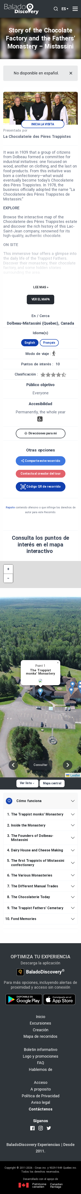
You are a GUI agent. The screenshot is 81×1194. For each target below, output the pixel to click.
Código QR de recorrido (43, 486)
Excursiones (40, 1023)
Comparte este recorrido (42, 460)
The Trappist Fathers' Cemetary (35, 908)
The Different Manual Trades (32, 886)
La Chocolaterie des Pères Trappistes (37, 136)
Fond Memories (21, 919)
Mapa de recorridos (40, 1036)
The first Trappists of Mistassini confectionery (35, 863)
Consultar (40, 765)
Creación (40, 1030)
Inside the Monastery (26, 825)
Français (49, 342)
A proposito (40, 1089)
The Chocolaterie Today (28, 897)
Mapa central (52, 783)
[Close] (71, 73)
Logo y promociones (40, 1056)
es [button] (64, 8)
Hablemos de (40, 1069)
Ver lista (26, 783)
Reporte (10, 507)
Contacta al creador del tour (40, 473)
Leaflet (74, 775)
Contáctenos (40, 1109)
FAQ (40, 1062)
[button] (42, 692)
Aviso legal (40, 1102)
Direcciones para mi (42, 433)
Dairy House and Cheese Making (35, 850)
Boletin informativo (40, 1049)
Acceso (40, 1082)
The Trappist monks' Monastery (35, 814)
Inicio (40, 1016)
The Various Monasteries (29, 875)
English (30, 342)
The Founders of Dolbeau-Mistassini (30, 838)
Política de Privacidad (40, 1096)
